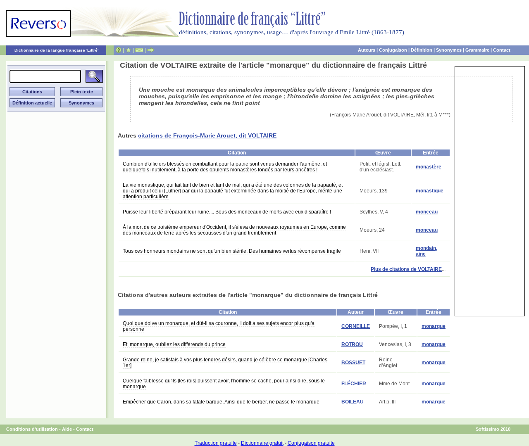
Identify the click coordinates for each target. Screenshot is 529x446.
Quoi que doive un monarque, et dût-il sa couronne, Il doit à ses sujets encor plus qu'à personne (219, 326)
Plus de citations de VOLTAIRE (406, 269)
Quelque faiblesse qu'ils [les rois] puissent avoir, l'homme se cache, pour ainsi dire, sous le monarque (224, 383)
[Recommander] (150, 50)
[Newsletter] (139, 50)
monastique (429, 191)
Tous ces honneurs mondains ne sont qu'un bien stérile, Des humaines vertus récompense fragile (232, 251)
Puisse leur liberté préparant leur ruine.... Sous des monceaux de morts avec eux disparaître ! (227, 212)
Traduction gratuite (216, 443)
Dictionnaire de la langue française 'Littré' (56, 50)
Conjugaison (393, 49)
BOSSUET (353, 362)
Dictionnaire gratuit (262, 443)
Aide (67, 429)
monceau (427, 212)
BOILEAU (352, 402)
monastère (428, 167)
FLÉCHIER (353, 384)
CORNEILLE (355, 326)
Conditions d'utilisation (32, 429)
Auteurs (366, 49)
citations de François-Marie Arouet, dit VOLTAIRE (207, 135)
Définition (421, 49)
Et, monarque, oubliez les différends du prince (174, 344)
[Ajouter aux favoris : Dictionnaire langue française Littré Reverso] (128, 50)
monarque (434, 326)
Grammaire (477, 49)
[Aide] (119, 50)
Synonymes (449, 49)
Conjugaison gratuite (311, 443)
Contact (501, 49)
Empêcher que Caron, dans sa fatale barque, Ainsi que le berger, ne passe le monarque (221, 402)
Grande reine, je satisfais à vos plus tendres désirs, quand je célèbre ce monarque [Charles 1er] (225, 362)
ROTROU (352, 344)
